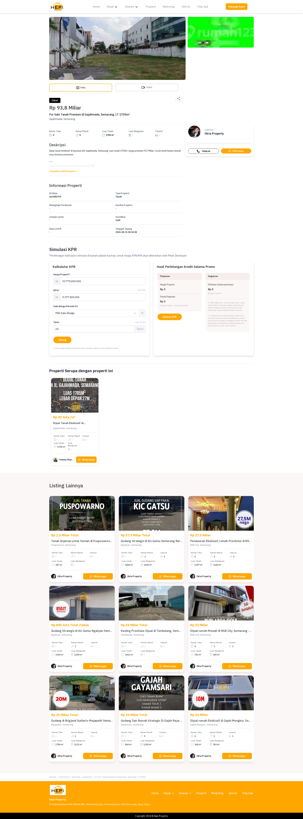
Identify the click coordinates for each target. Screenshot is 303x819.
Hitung (62, 339)
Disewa (129, 6)
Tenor (99, 322)
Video (149, 87)
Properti (151, 6)
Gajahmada (87, 777)
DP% (56, 290)
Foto (82, 87)
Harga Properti (61, 274)
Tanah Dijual (64, 777)
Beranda (52, 777)
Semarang (76, 777)
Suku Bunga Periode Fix (65, 306)
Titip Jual (202, 6)
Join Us (186, 6)
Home (96, 6)
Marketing (169, 6)
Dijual (110, 6)
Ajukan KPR (170, 316)
